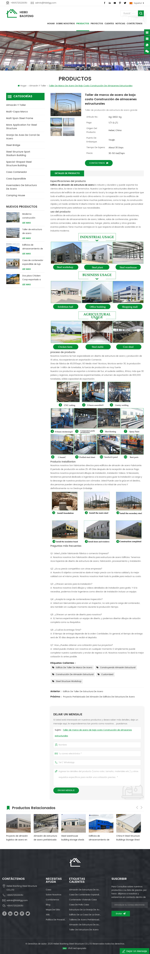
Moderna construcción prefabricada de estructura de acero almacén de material (32, 216)
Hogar (51, 23)
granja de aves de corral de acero (23, 136)
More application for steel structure (21, 126)
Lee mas (26, 223)
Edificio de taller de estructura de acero (83, 691)
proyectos (97, 23)
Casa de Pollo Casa (79, 904)
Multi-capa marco (17, 112)
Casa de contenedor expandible (85, 894)
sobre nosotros (53, 894)
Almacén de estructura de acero (85, 924)
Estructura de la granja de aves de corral (85, 909)
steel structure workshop (68, 681)
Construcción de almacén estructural (74, 674)
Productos (82, 23)
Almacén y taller (16, 105)
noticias (120, 23)
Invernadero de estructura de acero (21, 187)
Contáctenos (134, 23)
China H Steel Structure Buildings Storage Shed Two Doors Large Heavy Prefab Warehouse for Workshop (128, 838)
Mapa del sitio (53, 909)
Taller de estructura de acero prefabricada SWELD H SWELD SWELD (32, 231)
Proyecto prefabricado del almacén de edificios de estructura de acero (99, 696)
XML (48, 914)
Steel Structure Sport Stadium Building (18, 153)
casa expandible (16, 179)
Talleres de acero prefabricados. (85, 919)
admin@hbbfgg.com (45, 3)
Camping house (15, 195)
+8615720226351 (19, 3)
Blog (48, 904)
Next (141, 807)
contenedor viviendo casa (83, 899)
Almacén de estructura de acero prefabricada (45, 837)
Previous (137, 807)
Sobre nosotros (65, 23)
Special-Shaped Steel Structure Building (19, 163)
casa (48, 889)
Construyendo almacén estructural (117, 667)
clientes (109, 23)
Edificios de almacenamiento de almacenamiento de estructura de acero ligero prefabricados (32, 247)
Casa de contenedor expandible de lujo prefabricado (32, 262)
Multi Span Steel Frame (19, 118)
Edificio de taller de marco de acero (74, 667)
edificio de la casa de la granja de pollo (85, 914)
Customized (107, 674)
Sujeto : (93, 733)
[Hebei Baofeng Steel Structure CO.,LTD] (20, 13)
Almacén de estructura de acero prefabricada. (85, 889)
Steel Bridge (13, 145)
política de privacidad (56, 919)
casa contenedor (16, 172)
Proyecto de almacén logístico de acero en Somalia (17, 838)
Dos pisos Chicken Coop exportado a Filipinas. (31, 278)
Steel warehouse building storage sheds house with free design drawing (72, 838)
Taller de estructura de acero (84, 929)
